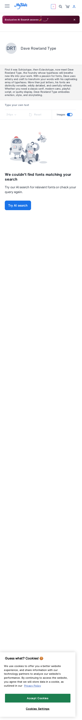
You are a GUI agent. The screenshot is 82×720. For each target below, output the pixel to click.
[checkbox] (69, 114)
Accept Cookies (37, 698)
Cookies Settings (38, 709)
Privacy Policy (32, 686)
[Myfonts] (21, 8)
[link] (67, 6)
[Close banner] (74, 20)
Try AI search (18, 205)
